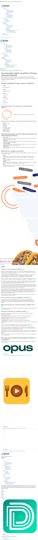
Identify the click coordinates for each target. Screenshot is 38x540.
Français (4, 69)
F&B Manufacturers (10, 17)
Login (5, 33)
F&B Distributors (9, 16)
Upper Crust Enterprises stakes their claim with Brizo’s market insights (14, 450)
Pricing (30, 333)
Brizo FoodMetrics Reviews (3, 491)
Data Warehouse (7, 21)
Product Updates (9, 26)
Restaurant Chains (10, 15)
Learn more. (24, 1)
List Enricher (7, 20)
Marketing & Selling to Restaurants (12, 30)
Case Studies (9, 27)
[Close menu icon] (8, 40)
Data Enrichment (9, 12)
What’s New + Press (10, 25)
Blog (8, 28)
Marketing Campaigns (10, 11)
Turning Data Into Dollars (11, 31)
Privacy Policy (5, 538)
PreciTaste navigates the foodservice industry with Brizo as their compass (14, 428)
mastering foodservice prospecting (24, 294)
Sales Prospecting (10, 10)
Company (4, 22)
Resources (5, 23)
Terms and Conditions (6, 539)
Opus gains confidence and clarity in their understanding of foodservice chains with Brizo (17, 355)
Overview (6, 19)
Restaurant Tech (9, 14)
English (1, 69)
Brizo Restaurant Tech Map (11, 32)
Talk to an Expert (5, 34)
